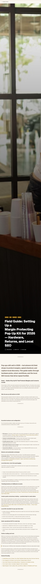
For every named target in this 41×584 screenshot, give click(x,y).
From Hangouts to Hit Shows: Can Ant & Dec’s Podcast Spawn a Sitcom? (17, 560)
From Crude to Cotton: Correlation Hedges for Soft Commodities (15, 564)
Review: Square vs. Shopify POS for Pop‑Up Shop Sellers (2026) (24, 435)
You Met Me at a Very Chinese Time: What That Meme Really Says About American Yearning (21, 558)
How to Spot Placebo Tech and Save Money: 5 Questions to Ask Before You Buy (18, 562)
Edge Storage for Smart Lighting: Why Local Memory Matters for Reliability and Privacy (20, 565)
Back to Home (5, 1)
